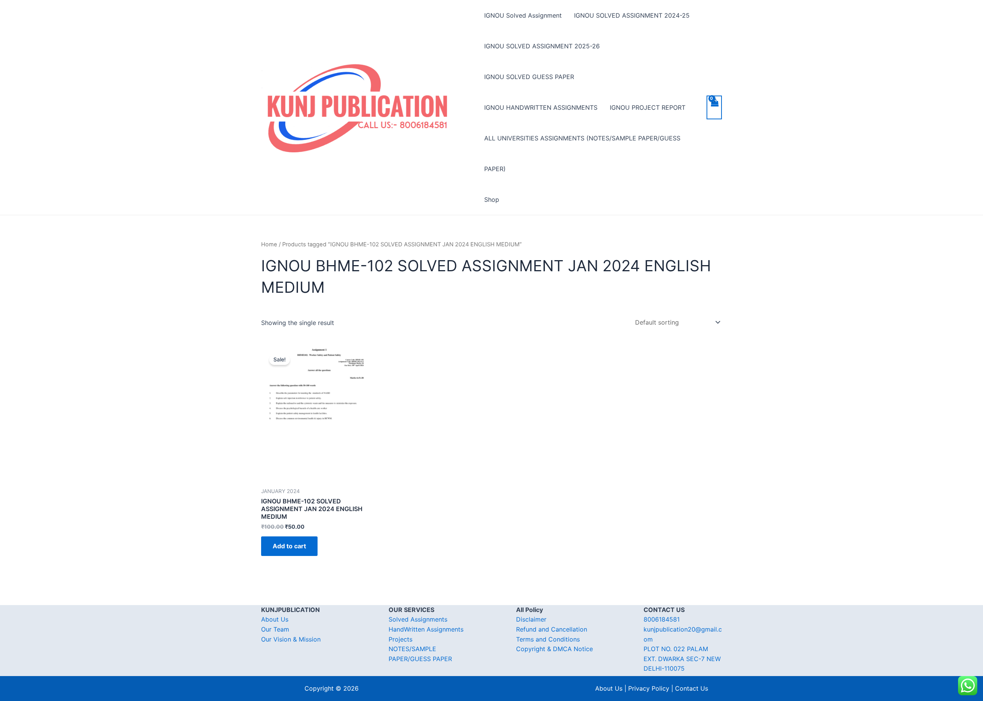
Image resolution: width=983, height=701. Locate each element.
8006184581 (662, 619)
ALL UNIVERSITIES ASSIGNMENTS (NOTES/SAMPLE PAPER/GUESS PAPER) (582, 153)
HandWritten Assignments (426, 629)
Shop (491, 199)
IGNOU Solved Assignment (523, 15)
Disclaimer (531, 619)
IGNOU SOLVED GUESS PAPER (529, 77)
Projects (400, 639)
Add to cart (289, 546)
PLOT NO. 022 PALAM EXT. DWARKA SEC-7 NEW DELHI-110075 (682, 658)
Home (269, 244)
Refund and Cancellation (551, 629)
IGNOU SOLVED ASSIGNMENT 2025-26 (542, 46)
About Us (274, 619)
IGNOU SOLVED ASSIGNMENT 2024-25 (632, 15)
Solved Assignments (418, 619)
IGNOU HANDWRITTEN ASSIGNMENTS (540, 107)
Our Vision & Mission (291, 639)
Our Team (275, 629)
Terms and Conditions (548, 639)
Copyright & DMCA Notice (554, 649)
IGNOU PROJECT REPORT (647, 107)
